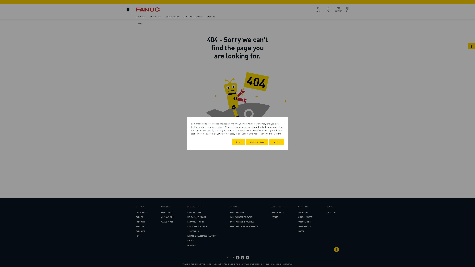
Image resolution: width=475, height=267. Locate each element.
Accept (277, 142)
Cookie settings (257, 142)
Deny (238, 142)
